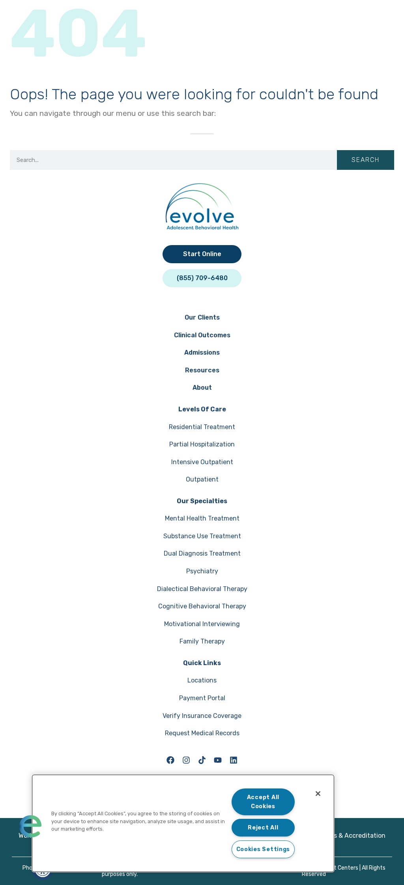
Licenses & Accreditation (348, 835)
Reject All (263, 827)
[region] (183, 823)
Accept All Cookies (263, 802)
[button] (30, 826)
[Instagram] (186, 760)
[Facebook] (170, 760)
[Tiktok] (202, 760)
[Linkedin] (234, 760)
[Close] (318, 793)
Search (366, 160)
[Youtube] (218, 760)
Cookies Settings (263, 849)
